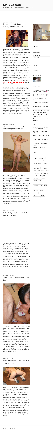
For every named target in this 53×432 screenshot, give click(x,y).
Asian (40, 155)
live (41, 173)
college (41, 165)
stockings (41, 188)
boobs (35, 163)
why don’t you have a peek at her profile (14, 82)
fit (41, 168)
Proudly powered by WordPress (10, 428)
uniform (41, 197)
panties (35, 180)
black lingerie (42, 158)
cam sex (36, 165)
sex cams (35, 65)
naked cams (36, 178)
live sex (46, 173)
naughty (43, 178)
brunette (40, 163)
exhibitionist (36, 168)
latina (47, 170)
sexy (45, 185)
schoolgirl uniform (38, 183)
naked (44, 175)
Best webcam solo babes (39, 147)
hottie (42, 170)
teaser (42, 195)
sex (42, 185)
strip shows (36, 195)
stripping (36, 193)
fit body (45, 168)
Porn (34, 60)
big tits (35, 158)
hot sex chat (36, 57)
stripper (41, 190)
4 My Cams (35, 50)
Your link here (36, 70)
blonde (44, 160)
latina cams (36, 173)
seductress (36, 185)
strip (46, 188)
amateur (36, 155)
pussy (40, 180)
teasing (35, 197)
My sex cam (12, 4)
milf (40, 175)
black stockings (37, 160)
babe (45, 155)
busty (45, 163)
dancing (46, 165)
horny (35, 170)
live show (36, 175)
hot (39, 170)
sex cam (35, 62)
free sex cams (36, 52)
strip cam (36, 190)
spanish (35, 188)
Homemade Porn (37, 55)
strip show (42, 193)
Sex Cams (35, 68)
